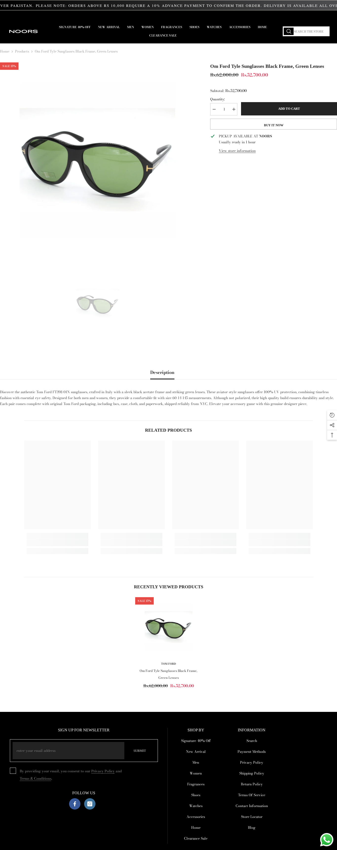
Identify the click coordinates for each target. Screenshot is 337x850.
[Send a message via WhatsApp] (327, 840)
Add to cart (289, 109)
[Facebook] (74, 804)
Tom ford (168, 664)
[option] (98, 160)
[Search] (306, 31)
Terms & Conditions (35, 778)
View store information (237, 150)
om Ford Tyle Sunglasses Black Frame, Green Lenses (168, 674)
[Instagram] (89, 804)
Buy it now (273, 125)
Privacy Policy (103, 771)
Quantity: (217, 99)
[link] (57, 542)
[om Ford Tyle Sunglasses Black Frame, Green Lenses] (168, 627)
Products (22, 51)
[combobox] (306, 31)
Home (4, 51)
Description (162, 372)
